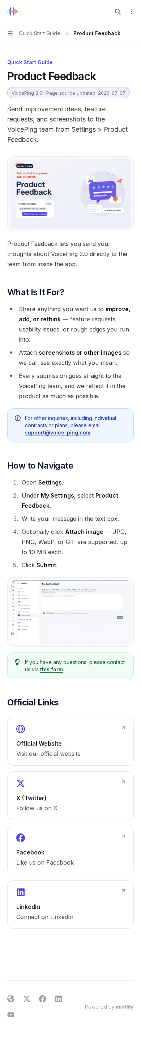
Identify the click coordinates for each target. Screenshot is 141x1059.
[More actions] (131, 12)
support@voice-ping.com (57, 432)
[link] (70, 741)
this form (51, 669)
